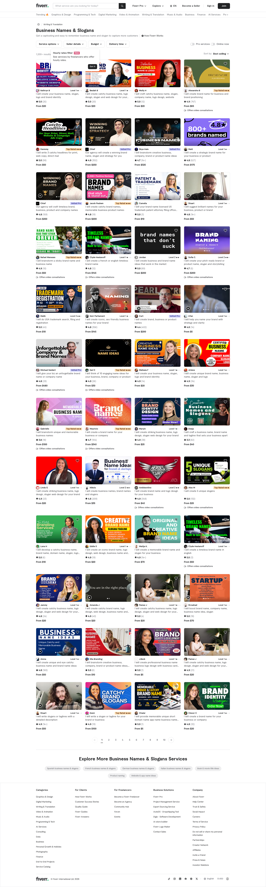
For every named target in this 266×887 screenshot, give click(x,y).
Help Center (198, 802)
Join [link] (224, 6)
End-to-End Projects (45, 862)
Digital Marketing (107, 15)
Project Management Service (166, 802)
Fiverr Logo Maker (161, 827)
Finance (201, 15)
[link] (38, 24)
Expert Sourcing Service (164, 807)
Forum (117, 812)
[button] (139, 6)
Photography (42, 852)
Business (189, 15)
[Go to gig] (59, 73)
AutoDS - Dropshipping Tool (166, 812)
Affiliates (197, 850)
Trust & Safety (199, 807)
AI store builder (160, 822)
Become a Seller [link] (191, 6)
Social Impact (199, 812)
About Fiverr (198, 797)
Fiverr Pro (158, 797)
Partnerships (198, 840)
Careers (196, 817)
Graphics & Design (61, 15)
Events (117, 817)
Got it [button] (92, 67)
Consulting (40, 832)
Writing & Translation (153, 15)
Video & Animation (129, 15)
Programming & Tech (85, 15)
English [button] (210, 879)
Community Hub (121, 807)
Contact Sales (159, 832)
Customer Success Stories (87, 802)
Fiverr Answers (82, 817)
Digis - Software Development (167, 817)
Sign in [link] (210, 6)
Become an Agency (123, 802)
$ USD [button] (220, 879)
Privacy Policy (199, 827)
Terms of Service (200, 822)
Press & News (199, 860)
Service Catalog (43, 867)
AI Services (214, 15)
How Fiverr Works (153, 36)
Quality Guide (81, 807)
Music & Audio (174, 15)
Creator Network (200, 845)
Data (38, 837)
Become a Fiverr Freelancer (127, 797)
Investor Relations (201, 865)
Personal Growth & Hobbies (48, 847)
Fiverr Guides (81, 812)
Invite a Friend (199, 855)
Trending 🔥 (42, 15)
